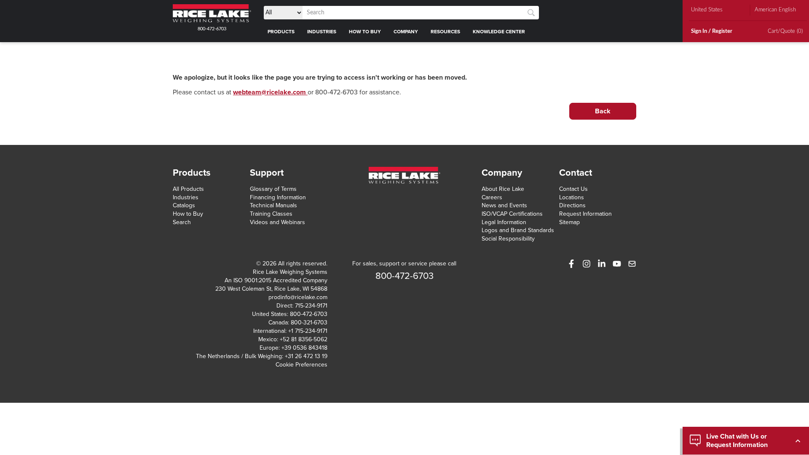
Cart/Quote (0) (785, 31)
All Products (188, 189)
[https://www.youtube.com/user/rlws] (617, 264)
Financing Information (278, 197)
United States (707, 10)
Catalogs (184, 205)
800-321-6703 (309, 322)
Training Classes (271, 213)
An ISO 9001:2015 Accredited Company (276, 280)
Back (603, 111)
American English (775, 10)
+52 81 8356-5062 (303, 339)
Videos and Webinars (277, 222)
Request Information (585, 213)
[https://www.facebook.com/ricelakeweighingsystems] (571, 264)
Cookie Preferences (301, 364)
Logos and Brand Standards (518, 230)
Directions (572, 205)
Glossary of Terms (273, 189)
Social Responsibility (508, 238)
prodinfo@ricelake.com (297, 297)
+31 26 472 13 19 (306, 356)
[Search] (531, 13)
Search (182, 222)
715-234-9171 (311, 305)
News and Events (504, 205)
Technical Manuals (273, 205)
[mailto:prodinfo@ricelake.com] (632, 264)
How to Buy (188, 213)
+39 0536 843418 (304, 347)
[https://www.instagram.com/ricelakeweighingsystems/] (586, 264)
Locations (571, 197)
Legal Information (504, 222)
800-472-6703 (212, 29)
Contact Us (573, 189)
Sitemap (569, 222)
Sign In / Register (711, 31)
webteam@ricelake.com (270, 92)
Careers (492, 197)
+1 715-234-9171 (307, 331)
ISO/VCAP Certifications (512, 213)
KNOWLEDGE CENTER (499, 32)
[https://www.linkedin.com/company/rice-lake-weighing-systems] (601, 264)
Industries (185, 197)
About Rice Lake (503, 189)
